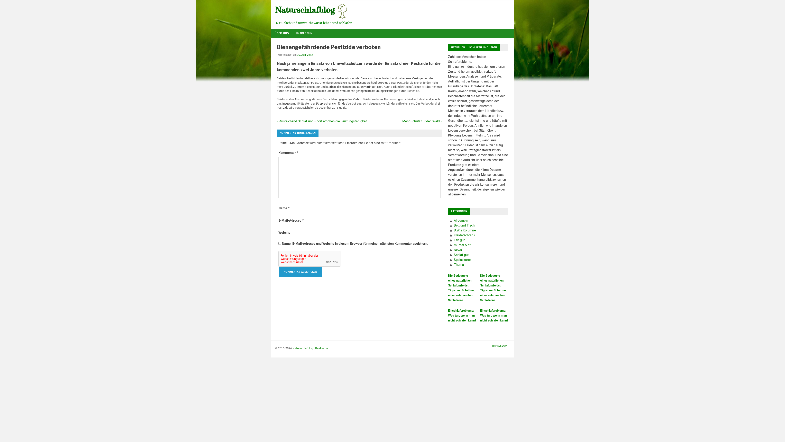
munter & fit (462, 245)
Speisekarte (462, 260)
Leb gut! (459, 240)
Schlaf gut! (462, 255)
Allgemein (461, 220)
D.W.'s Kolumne (465, 230)
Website (284, 233)
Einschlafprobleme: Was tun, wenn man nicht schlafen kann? (462, 315)
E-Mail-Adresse (291, 220)
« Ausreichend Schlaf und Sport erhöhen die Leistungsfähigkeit (322, 121)
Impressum (304, 33)
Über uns (282, 33)
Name (283, 208)
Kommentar (288, 153)
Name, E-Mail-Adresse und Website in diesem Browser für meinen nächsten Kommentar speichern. (355, 244)
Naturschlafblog (303, 348)
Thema (459, 265)
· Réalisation (321, 348)
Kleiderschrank (464, 235)
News (458, 250)
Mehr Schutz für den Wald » (422, 121)
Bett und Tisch (464, 225)
